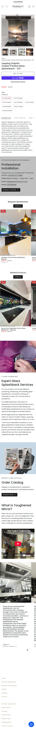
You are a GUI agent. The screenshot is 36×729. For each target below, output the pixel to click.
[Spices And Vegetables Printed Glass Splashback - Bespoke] (15, 303)
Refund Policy (6, 719)
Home (3, 58)
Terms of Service (7, 726)
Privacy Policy (6, 715)
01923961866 (18, 2)
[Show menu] (2, 6)
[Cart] (33, 6)
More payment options (18, 82)
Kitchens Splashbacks (9, 682)
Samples (4, 693)
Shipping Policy (6, 722)
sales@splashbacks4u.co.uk (16, 181)
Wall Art (4, 689)
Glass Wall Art (6, 707)
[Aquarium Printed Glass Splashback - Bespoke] (15, 232)
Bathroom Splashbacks (9, 686)
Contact (4, 697)
